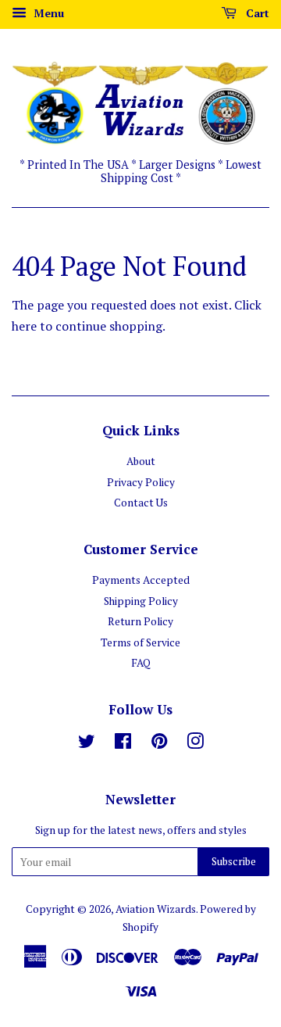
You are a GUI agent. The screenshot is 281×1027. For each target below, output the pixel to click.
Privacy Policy (141, 482)
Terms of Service (140, 642)
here (24, 326)
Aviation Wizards (156, 909)
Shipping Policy (141, 601)
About (140, 461)
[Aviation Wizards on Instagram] (195, 744)
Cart (256, 12)
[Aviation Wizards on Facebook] (123, 744)
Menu (47, 12)
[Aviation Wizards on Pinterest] (159, 744)
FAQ (141, 663)
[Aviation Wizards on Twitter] (86, 744)
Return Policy (140, 621)
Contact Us (141, 503)
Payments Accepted (141, 580)
